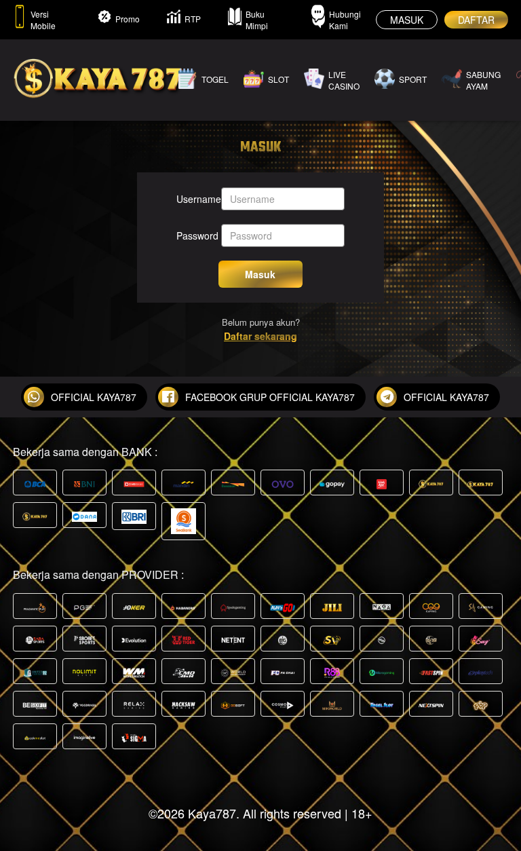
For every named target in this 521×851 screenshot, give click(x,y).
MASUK (406, 19)
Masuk (260, 274)
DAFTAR (476, 19)
